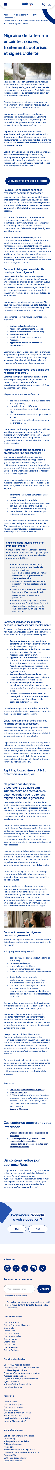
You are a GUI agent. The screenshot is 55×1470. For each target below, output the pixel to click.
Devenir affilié (10, 1455)
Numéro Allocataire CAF (15, 1421)
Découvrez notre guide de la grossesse (27, 180)
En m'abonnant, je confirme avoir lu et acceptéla (28, 1305)
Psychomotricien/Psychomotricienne (21, 1379)
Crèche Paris (9, 1344)
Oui (16, 1229)
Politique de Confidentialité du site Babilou (28, 1305)
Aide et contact (21, 15)
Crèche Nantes (10, 1339)
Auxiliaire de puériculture (15, 1370)
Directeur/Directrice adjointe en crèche (21, 1367)
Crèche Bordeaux (12, 1322)
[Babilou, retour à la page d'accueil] (27, 4)
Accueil (7, 15)
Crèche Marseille (11, 1333)
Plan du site (9, 1447)
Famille (35, 15)
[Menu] (5, 4)
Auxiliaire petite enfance (15, 1376)
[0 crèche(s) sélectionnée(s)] (43, 4)
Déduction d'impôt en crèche (17, 1413)
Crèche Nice (9, 1342)
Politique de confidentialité (16, 1441)
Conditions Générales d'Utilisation (19, 1436)
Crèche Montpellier (12, 1336)
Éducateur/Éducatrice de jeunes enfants (22, 1373)
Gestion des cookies (13, 1461)
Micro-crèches (10, 1402)
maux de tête (13, 276)
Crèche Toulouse (11, 1350)
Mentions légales (11, 1438)
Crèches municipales (13, 1404)
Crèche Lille (9, 1328)
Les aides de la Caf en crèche (17, 1418)
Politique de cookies (13, 1444)
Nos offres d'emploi (13, 1387)
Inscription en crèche (13, 1415)
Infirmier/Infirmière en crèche (17, 1384)
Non (38, 1229)
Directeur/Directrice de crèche (17, 1365)
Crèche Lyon (9, 1331)
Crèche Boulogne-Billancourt (17, 1325)
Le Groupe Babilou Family (15, 1458)
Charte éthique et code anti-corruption (21, 1452)
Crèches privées (11, 1410)
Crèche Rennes (11, 1347)
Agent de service (11, 1381)
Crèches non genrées (13, 1407)
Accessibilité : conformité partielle (19, 1449)
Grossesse (8, 18)
